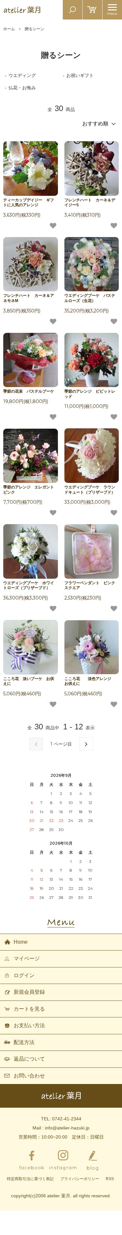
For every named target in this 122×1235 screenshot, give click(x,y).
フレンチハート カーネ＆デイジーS (89, 203)
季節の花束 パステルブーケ (28, 391)
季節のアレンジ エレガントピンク (28, 490)
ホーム (9, 29)
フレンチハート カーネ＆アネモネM (28, 298)
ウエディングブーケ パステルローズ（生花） (89, 298)
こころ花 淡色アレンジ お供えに (89, 681)
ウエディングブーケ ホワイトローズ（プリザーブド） (28, 585)
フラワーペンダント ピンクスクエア (89, 585)
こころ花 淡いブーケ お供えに (28, 681)
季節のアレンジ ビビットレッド (89, 394)
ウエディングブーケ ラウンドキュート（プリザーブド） (89, 490)
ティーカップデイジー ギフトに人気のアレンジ (28, 203)
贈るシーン (34, 29)
